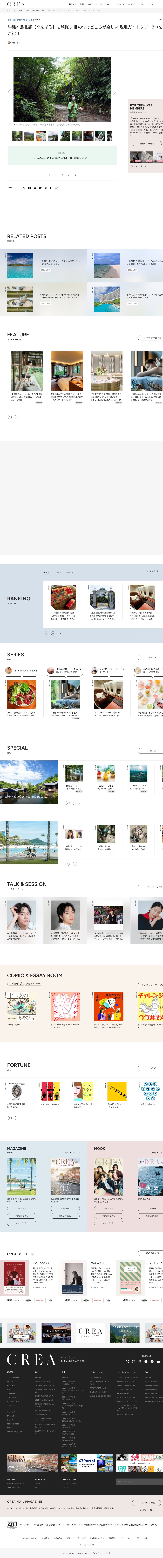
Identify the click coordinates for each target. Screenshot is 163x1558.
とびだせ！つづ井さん (124, 1390)
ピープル (38, 1483)
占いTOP (148, 1378)
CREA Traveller (68, 1553)
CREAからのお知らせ (14, 1432)
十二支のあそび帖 (123, 1394)
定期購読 (112, 1538)
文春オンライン (96, 1553)
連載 (82, 4)
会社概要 (44, 1538)
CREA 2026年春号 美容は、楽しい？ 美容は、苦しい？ (73, 1390)
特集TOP (65, 1378)
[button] (9, 92)
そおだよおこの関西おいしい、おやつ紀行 (45, 1405)
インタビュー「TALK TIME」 (127, 1398)
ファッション (11, 1405)
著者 (36, 1487)
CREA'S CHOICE (13, 1424)
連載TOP (38, 1378)
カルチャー (11, 1394)
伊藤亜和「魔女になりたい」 (127, 1382)
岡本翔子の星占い (151, 1382)
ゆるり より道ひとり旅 (125, 1414)
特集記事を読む (22, 1216)
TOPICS (9, 1428)
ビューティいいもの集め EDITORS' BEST (43, 1419)
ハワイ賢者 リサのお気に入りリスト (45, 1391)
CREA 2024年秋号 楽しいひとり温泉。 (69, 1433)
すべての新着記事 (13, 1378)
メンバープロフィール (69, 1483)
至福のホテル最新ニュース (44, 1400)
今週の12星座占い (151, 1390)
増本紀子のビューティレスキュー (45, 1432)
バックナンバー (70, 1152)
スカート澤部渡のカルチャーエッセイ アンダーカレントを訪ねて (128, 1408)
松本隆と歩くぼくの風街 (98, 1392)
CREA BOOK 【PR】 (14, 1487)
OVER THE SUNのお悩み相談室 (100, 1396)
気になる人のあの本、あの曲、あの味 (100, 1383)
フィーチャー (11, 1420)
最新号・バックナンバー (15, 1483)
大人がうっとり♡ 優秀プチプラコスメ (45, 1426)
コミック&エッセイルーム (126, 4)
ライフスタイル (12, 1398)
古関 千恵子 (16, 43)
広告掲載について (96, 1538)
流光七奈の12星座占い (152, 1386)
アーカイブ (11, 1416)
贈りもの (10, 1382)
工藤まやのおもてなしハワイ (45, 1396)
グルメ (9, 1390)
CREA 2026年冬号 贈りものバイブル (68, 1398)
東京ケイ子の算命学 (151, 1394)
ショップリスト (22, 1223)
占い (142, 4)
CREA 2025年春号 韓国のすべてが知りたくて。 (72, 1420)
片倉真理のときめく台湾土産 (45, 1386)
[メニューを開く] (151, 4)
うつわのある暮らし (41, 1414)
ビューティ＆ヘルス (14, 1401)
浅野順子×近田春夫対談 (98, 1388)
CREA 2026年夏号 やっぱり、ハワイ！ (69, 1383)
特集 (89, 4)
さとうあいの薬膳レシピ (43, 1410)
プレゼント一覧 (136, 166)
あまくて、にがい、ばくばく (127, 1401)
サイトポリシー (126, 1538)
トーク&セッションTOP (98, 1378)
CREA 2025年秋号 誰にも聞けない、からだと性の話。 (73, 1406)
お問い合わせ (58, 1538)
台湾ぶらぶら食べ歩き (42, 1382)
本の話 (108, 1553)
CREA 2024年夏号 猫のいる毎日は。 (68, 1439)
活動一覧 (65, 1487)
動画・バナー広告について (76, 1538)
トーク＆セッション (104, 4)
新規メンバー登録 (147, 143)
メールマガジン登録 (147, 1503)
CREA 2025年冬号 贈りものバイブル (68, 1426)
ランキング (11, 1412)
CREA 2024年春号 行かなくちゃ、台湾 (69, 1445)
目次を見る (21, 1208)
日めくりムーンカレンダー (154, 1398)
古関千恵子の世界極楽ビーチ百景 (24, 20)
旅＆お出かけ (11, 1386)
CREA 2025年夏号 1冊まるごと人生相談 (69, 1413)
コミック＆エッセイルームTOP (127, 1378)
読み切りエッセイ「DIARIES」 (127, 1386)
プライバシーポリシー (143, 1538)
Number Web (82, 1553)
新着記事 (72, 4)
